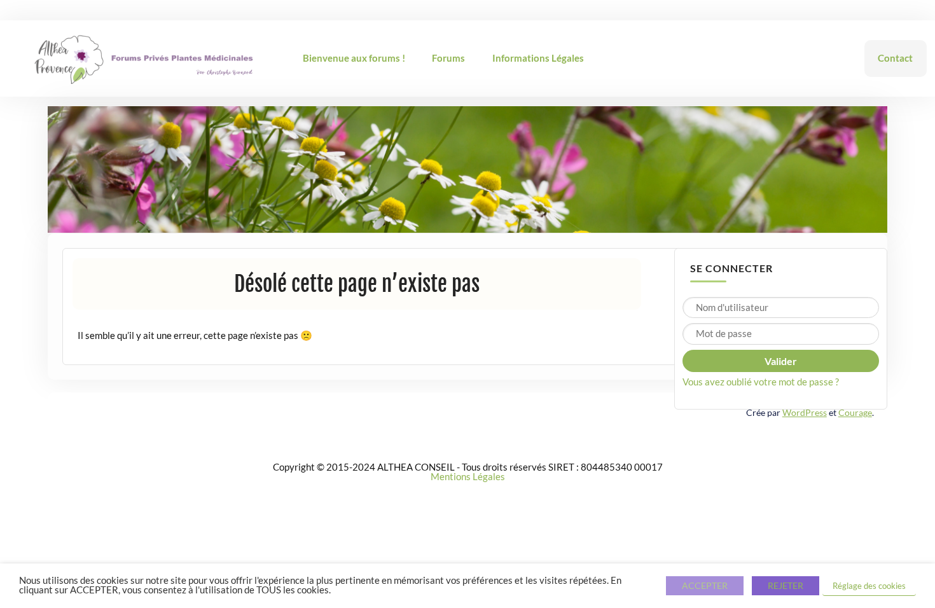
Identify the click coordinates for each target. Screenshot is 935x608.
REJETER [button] (785, 585)
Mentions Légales (468, 476)
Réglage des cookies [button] (869, 586)
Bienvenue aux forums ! (354, 58)
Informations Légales (538, 58)
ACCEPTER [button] (705, 585)
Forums (448, 58)
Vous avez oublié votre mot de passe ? (760, 381)
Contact (895, 58)
